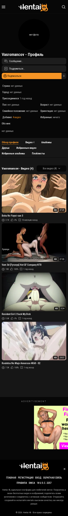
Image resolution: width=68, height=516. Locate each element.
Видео (29, 142)
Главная (11, 477)
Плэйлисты (38, 153)
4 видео (17, 117)
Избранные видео (26, 148)
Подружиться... (17, 68)
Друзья (5, 148)
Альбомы (46, 142)
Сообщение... (16, 61)
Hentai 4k (27, 512)
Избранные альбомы (13, 153)
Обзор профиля (10, 142)
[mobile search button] (63, 7)
